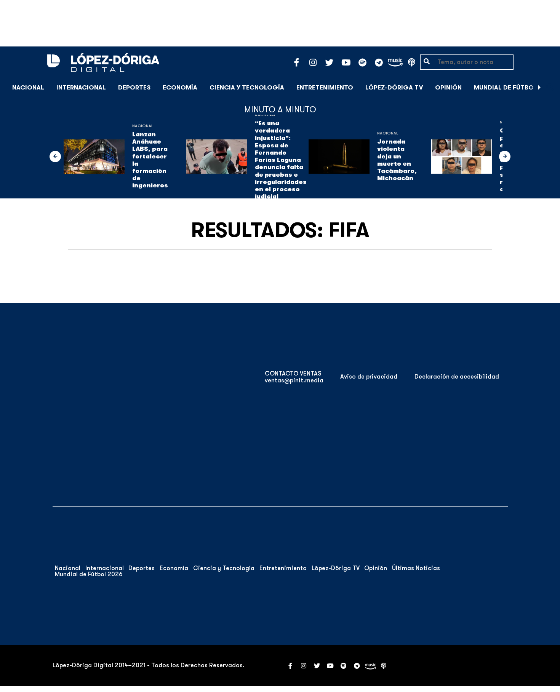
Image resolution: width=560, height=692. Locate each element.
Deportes (134, 87)
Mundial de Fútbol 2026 (514, 87)
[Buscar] (550, 87)
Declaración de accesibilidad (456, 377)
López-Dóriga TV (394, 87)
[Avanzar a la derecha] (539, 87)
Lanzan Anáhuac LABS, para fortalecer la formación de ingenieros (150, 160)
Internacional (81, 87)
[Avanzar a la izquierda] (55, 156)
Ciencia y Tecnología (247, 87)
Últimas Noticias (416, 568)
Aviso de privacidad (368, 377)
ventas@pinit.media (294, 380)
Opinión (448, 87)
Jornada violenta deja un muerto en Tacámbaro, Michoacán (397, 160)
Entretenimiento (324, 87)
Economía (180, 87)
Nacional (28, 87)
